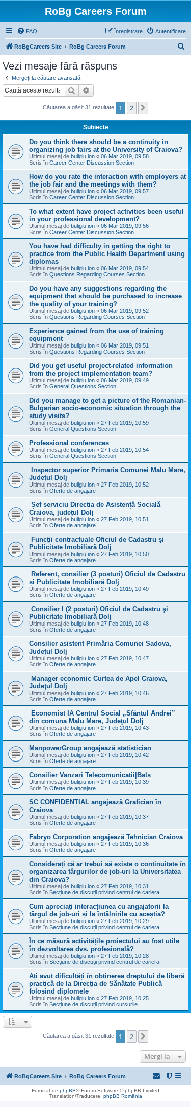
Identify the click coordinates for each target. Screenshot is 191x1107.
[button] (143, 108)
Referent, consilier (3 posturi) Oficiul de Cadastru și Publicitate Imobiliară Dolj (107, 578)
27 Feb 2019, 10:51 (125, 519)
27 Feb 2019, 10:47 (125, 658)
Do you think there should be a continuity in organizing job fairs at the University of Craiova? (105, 145)
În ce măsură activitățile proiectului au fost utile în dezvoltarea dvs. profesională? (104, 945)
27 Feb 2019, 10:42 (125, 755)
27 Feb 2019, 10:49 (125, 589)
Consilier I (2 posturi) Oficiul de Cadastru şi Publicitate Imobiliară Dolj (98, 612)
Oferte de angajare (72, 491)
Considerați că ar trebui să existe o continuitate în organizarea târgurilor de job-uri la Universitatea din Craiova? (107, 871)
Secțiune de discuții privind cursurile (93, 1004)
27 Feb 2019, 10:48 (125, 623)
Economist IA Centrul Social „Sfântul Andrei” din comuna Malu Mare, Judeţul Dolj (102, 717)
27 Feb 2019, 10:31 (125, 886)
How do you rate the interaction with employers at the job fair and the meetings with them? (107, 180)
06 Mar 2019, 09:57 (125, 191)
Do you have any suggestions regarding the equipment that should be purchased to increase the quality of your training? (105, 296)
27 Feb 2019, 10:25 (125, 998)
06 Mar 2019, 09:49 (125, 380)
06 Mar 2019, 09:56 (125, 226)
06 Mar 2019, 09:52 (125, 311)
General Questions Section (82, 386)
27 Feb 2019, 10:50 (125, 554)
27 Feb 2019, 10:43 (125, 728)
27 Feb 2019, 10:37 (125, 817)
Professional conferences (69, 443)
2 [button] (131, 107)
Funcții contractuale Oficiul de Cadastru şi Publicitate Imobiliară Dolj (96, 543)
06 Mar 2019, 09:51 (125, 345)
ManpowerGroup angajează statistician (90, 748)
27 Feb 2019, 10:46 (125, 693)
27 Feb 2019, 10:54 (125, 450)
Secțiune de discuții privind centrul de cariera (104, 892)
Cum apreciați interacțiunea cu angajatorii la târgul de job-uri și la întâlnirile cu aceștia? (99, 910)
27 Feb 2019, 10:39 (125, 782)
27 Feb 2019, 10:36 (125, 844)
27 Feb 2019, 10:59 (125, 423)
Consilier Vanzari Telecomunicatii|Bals (90, 775)
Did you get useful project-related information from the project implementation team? (101, 369)
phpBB (68, 1090)
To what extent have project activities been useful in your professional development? (106, 215)
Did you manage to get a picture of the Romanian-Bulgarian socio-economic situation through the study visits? (107, 408)
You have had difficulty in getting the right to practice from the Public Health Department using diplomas (107, 253)
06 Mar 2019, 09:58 (125, 156)
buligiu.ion (83, 156)
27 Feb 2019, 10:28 (125, 956)
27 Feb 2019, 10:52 (125, 484)
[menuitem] (27, 31)
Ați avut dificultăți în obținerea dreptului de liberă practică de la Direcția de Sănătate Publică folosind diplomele (106, 983)
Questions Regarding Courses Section (97, 274)
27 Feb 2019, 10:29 (125, 921)
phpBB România (122, 1096)
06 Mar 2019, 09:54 (125, 268)
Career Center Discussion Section (91, 162)
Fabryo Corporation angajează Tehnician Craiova (106, 837)
